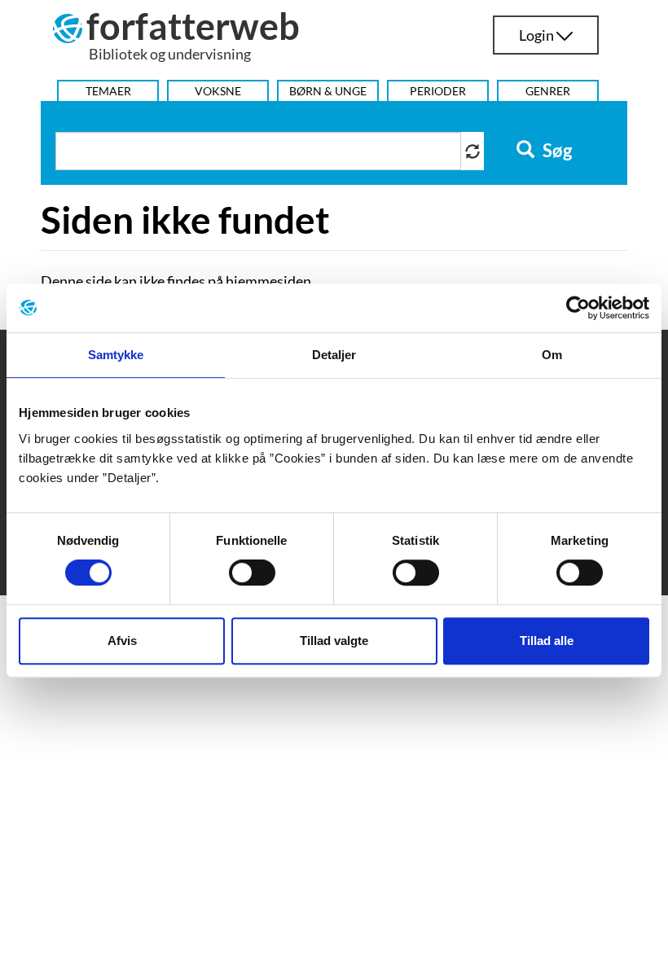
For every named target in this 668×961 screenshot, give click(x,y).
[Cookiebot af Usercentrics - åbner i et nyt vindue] (578, 308)
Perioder (438, 91)
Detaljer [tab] (334, 355)
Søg (555, 150)
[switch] (252, 572)
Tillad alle (547, 640)
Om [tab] (552, 355)
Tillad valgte (334, 640)
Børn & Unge (328, 91)
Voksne (218, 91)
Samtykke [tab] (116, 355)
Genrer (547, 91)
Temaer (108, 91)
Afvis (122, 640)
